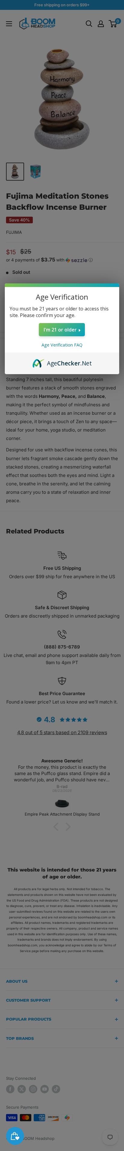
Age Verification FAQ (62, 345)
